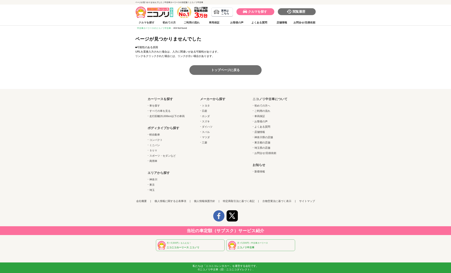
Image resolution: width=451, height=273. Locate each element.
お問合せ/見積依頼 (304, 22)
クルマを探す (257, 11)
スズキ (206, 121)
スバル (206, 131)
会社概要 (141, 201)
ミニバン (154, 145)
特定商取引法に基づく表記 (239, 201)
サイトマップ (307, 201)
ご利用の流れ (192, 22)
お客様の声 (236, 22)
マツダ (206, 137)
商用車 (153, 160)
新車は (225, 12)
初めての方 (169, 22)
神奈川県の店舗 (263, 137)
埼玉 (152, 189)
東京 (152, 184)
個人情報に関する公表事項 (170, 201)
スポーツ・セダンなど (162, 155)
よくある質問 (259, 22)
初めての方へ (262, 105)
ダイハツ (207, 126)
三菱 (204, 142)
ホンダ (206, 116)
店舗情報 (282, 22)
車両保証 (214, 22)
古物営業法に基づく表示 (276, 201)
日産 (204, 110)
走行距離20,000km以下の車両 (167, 116)
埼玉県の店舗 (262, 147)
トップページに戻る (225, 70)
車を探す (154, 105)
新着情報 (259, 171)
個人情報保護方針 (204, 201)
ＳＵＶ (153, 150)
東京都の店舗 (262, 142)
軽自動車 (154, 134)
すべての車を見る (160, 110)
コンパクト (156, 139)
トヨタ (206, 105)
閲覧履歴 (299, 11)
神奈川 (153, 179)
